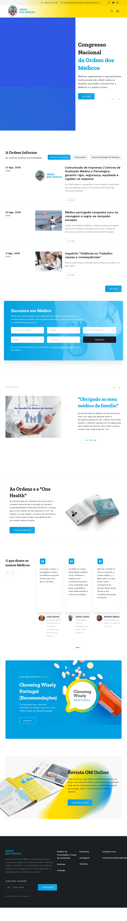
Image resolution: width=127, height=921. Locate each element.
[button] (113, 99)
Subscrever (47, 887)
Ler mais (70, 200)
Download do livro (22, 530)
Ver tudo (113, 289)
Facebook (84, 851)
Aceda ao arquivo (80, 802)
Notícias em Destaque (59, 157)
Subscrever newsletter (16, 881)
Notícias (61, 864)
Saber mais (87, 96)
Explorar (27, 720)
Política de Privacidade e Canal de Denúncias (66, 854)
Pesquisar (99, 339)
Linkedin (61, 870)
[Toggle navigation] (117, 11)
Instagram (84, 858)
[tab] (77, 647)
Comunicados (80, 157)
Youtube (83, 864)
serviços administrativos (62, 347)
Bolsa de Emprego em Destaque (105, 157)
